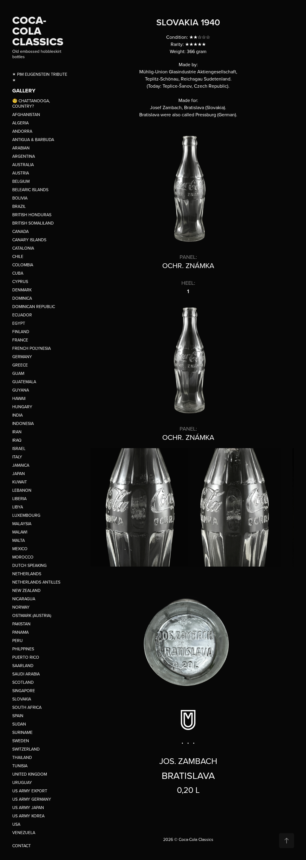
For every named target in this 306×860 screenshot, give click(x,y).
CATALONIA (23, 248)
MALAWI (19, 532)
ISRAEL (18, 448)
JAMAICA (20, 465)
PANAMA (20, 632)
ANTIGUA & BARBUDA (33, 140)
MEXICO (19, 549)
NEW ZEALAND (26, 590)
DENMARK (22, 290)
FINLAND (20, 332)
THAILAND (22, 757)
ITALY (17, 457)
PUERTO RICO (25, 657)
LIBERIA (19, 499)
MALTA (18, 540)
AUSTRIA (20, 173)
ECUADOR (22, 315)
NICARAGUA (23, 599)
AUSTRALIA (23, 165)
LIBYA (17, 507)
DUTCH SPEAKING (29, 565)
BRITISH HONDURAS (31, 215)
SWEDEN (20, 741)
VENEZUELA (23, 833)
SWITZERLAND (26, 749)
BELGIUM (21, 181)
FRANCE (20, 340)
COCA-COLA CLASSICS (37, 31)
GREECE (20, 365)
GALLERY (24, 91)
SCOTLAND (23, 682)
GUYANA (20, 390)
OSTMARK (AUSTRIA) (31, 615)
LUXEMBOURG (26, 515)
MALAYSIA (21, 524)
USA (16, 824)
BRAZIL (19, 206)
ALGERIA (20, 123)
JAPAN (18, 474)
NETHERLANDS (26, 574)
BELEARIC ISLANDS (30, 190)
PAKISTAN (21, 624)
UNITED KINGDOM (29, 774)
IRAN (17, 432)
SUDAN (19, 724)
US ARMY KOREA (28, 816)
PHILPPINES (23, 649)
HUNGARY (22, 407)
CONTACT (21, 846)
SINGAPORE (23, 691)
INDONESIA (23, 423)
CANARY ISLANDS (29, 240)
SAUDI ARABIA (26, 674)
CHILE (17, 256)
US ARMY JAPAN (28, 807)
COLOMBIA (22, 265)
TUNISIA (19, 766)
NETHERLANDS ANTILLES (36, 582)
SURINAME (22, 732)
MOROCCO (22, 557)
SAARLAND (22, 666)
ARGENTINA (23, 156)
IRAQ (17, 440)
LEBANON (21, 490)
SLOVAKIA (21, 699)
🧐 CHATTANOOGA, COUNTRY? (31, 103)
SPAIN (17, 716)
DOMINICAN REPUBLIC (33, 307)
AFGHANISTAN (26, 114)
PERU (17, 641)
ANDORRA (22, 131)
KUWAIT (19, 482)
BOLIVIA (19, 198)
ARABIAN (21, 148)
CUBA (17, 273)
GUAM (18, 373)
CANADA (20, 231)
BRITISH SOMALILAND (33, 223)
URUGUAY (22, 782)
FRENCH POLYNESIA (31, 348)
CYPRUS (20, 281)
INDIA (17, 415)
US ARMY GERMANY (31, 799)
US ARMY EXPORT (29, 791)
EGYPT (18, 323)
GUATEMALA (24, 382)
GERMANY (22, 357)
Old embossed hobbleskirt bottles (37, 54)
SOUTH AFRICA (27, 707)
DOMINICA (22, 298)
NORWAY (21, 607)
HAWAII (18, 398)
